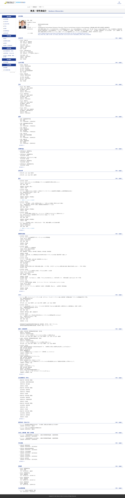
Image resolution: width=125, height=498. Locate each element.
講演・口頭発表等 (8, 45)
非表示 (120, 38)
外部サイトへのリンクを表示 (28, 200)
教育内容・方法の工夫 (9, 53)
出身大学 (6, 21)
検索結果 (35, 6)
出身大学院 (6, 23)
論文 (5, 38)
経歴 (5, 28)
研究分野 (6, 33)
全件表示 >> (22, 145)
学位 (5, 26)
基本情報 (6, 19)
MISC (5, 43)
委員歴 (5, 67)
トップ (28, 6)
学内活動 (6, 62)
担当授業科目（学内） (9, 50)
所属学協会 (6, 30)
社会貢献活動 (7, 69)
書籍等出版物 (7, 40)
